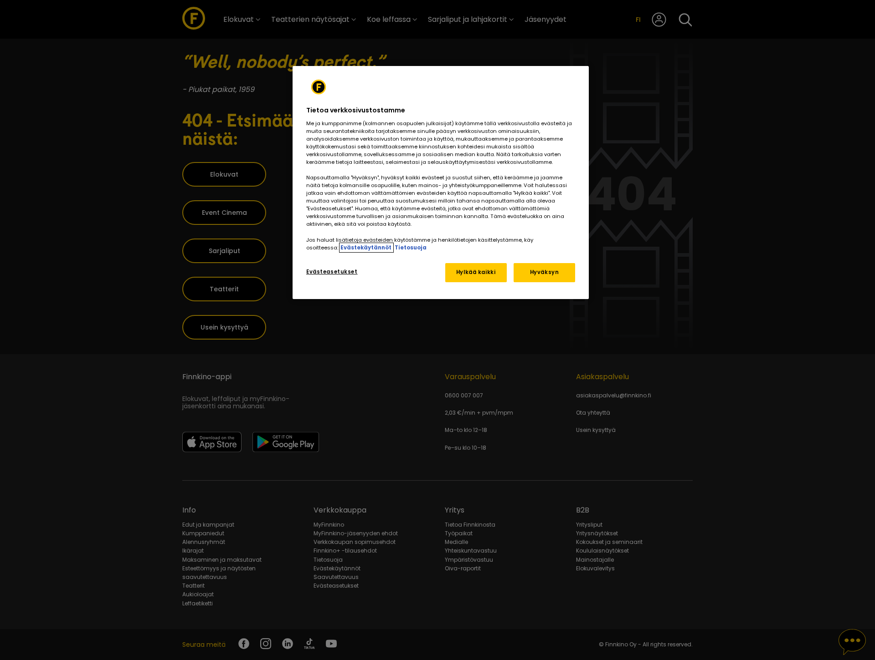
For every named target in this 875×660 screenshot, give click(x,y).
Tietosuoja (411, 247)
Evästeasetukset (332, 271)
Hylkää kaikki (475, 272)
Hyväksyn (544, 272)
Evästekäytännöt (366, 247)
